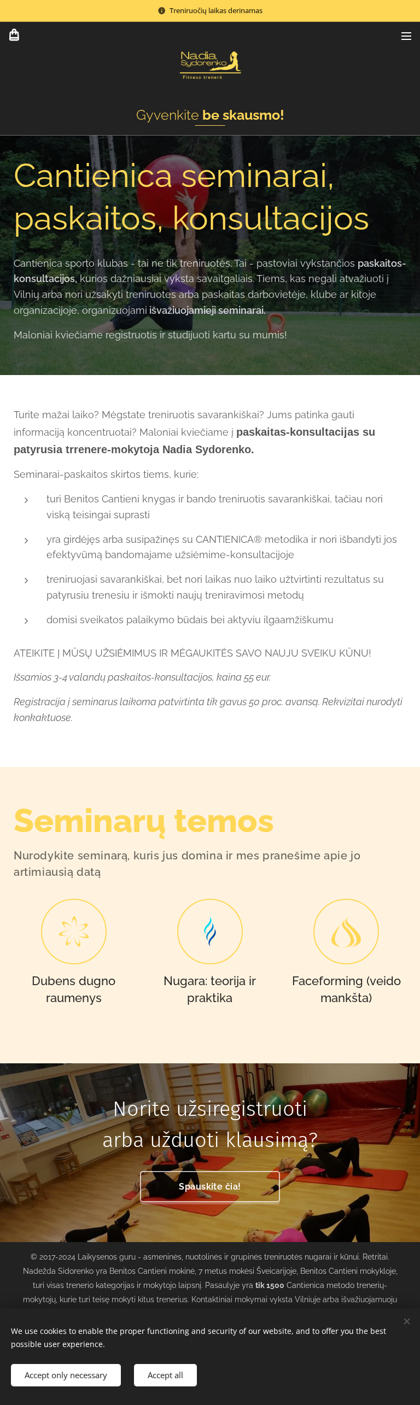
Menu (406, 35)
